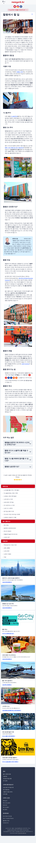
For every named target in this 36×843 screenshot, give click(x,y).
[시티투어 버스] (18, 696)
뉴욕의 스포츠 (6, 798)
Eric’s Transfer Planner (8, 818)
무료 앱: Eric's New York (10, 545)
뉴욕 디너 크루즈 (8, 508)
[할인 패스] (18, 619)
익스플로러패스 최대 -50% (11, 493)
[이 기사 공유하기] (31, 14)
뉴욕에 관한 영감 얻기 (8, 784)
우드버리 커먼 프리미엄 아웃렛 (12, 514)
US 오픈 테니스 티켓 (9, 505)
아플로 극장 (19, 72)
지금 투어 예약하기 (7, 684)
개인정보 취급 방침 (7, 778)
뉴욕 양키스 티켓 (8, 499)
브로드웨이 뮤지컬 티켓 (8, 787)
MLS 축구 (5, 809)
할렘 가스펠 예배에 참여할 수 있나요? (17, 459)
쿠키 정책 (5, 780)
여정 (5, 557)
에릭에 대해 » (27, 238)
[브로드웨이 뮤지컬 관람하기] (18, 747)
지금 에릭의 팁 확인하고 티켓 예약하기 (11, 710)
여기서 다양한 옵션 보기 (8, 633)
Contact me (6, 822)
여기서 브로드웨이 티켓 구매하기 (10, 761)
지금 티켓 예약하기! (7, 582)
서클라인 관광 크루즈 (8, 792)
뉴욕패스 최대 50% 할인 (10, 496)
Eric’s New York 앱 (7, 816)
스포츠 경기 (7, 537)
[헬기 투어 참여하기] (18, 670)
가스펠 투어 (14, 116)
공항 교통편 (7, 548)
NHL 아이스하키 (6, 803)
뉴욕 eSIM (6, 551)
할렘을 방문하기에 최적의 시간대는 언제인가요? (17, 443)
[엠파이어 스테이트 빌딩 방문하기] (18, 567)
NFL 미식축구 (6, 807)
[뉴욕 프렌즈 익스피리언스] (18, 644)
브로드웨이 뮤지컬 (8, 502)
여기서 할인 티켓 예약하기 (8, 736)
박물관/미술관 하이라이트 (10, 534)
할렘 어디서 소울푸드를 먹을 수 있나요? (16, 451)
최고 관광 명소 (6, 789)
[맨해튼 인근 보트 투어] (18, 593)
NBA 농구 (5, 800)
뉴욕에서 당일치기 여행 (10, 517)
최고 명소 (6, 525)
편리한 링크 (6, 813)
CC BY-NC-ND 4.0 (22, 833)
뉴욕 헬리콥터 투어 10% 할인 (11, 490)
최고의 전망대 (7, 531)
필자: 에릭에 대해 (7, 774)
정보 (4, 771)
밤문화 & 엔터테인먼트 (10, 528)
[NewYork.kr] (18, 2)
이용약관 (5, 776)
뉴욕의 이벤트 (7, 554)
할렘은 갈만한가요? (12, 466)
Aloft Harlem (25, 364)
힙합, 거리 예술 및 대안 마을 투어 (14, 147)
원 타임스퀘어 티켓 (9, 511)
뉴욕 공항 (5, 794)
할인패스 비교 (6, 820)
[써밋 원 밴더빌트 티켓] (18, 721)
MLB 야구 (5, 805)
